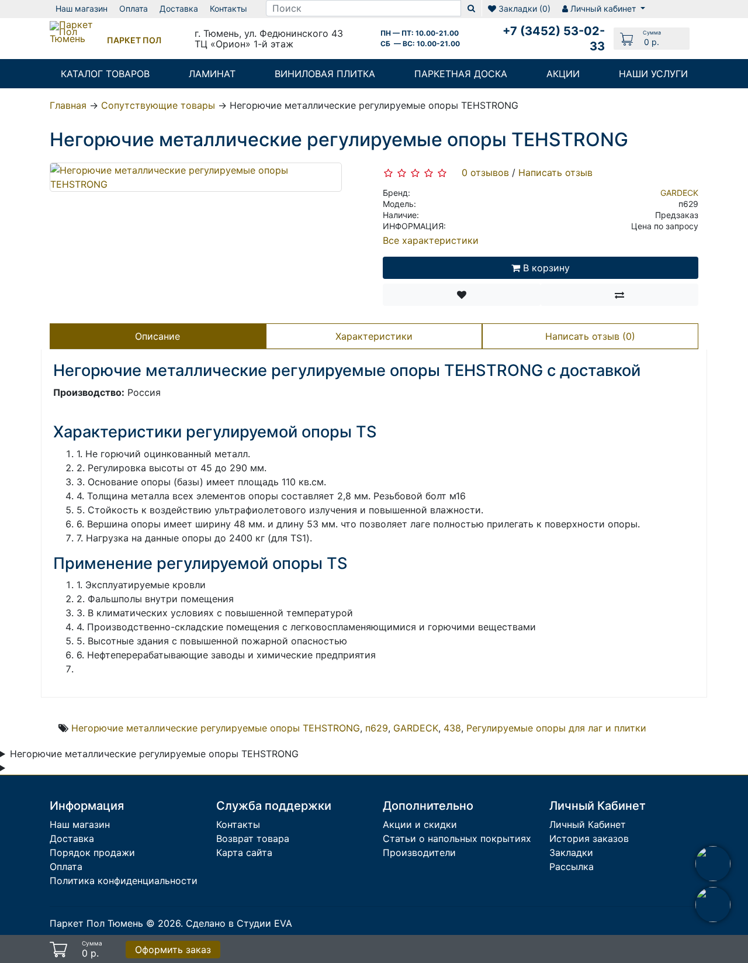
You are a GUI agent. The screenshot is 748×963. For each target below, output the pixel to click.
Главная (68, 105)
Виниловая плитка (325, 74)
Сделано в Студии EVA (239, 923)
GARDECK (679, 193)
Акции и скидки (420, 824)
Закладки (571, 852)
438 (452, 728)
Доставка (72, 838)
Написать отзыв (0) (590, 336)
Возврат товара (252, 838)
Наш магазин (80, 824)
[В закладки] (462, 295)
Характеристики (374, 336)
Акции (563, 74)
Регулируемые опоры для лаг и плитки (556, 728)
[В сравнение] (619, 295)
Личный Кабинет (587, 824)
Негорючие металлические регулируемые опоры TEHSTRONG (215, 728)
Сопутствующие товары (158, 105)
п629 (376, 728)
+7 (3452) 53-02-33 (554, 38)
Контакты (238, 824)
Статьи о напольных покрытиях (457, 838)
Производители (419, 852)
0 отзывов (485, 172)
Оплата (66, 866)
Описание (157, 336)
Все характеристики (431, 240)
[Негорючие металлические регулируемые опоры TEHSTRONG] (196, 176)
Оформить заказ (173, 949)
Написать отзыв (555, 172)
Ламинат (212, 74)
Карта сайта (244, 852)
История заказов (589, 838)
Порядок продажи (92, 852)
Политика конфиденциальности (124, 880)
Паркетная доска (460, 74)
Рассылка (571, 866)
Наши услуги (653, 74)
